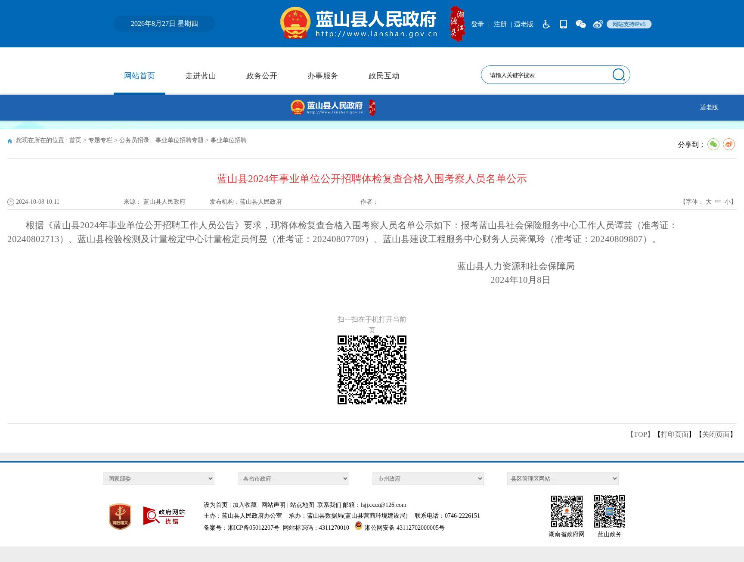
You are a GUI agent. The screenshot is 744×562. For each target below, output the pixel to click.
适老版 (709, 107)
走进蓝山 (200, 75)
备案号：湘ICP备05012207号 (241, 528)
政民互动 (384, 75)
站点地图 (302, 505)
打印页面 (674, 434)
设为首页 (216, 505)
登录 (477, 24)
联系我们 (329, 505)
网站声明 (273, 505)
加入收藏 (244, 505)
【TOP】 (640, 434)
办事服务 (322, 75)
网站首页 (139, 75)
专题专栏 (100, 140)
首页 (75, 140)
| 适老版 (522, 24)
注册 (500, 24)
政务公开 (261, 75)
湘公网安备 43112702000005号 (405, 528)
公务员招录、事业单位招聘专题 (161, 140)
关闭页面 (716, 434)
